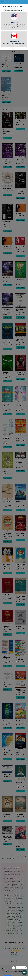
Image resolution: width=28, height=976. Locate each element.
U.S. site (21, 10)
